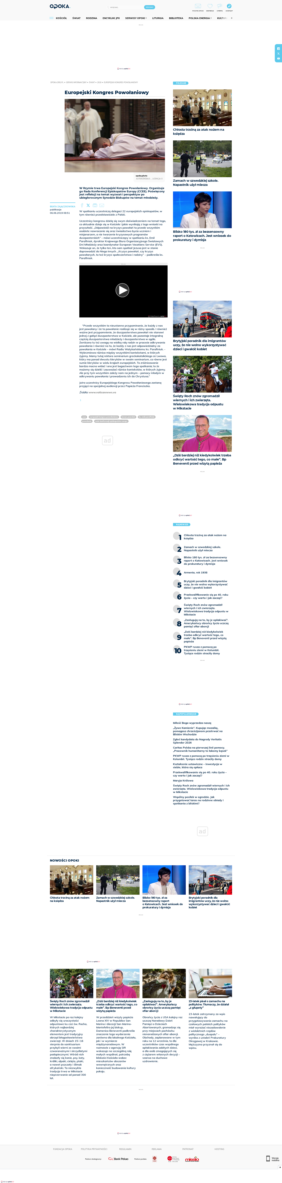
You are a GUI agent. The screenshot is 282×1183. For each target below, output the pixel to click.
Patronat (188, 1149)
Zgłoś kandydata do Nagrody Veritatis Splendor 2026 (197, 741)
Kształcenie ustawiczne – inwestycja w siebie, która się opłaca (197, 765)
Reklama (157, 1149)
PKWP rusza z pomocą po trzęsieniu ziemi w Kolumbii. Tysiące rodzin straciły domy (201, 757)
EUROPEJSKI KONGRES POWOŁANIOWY (104, 417)
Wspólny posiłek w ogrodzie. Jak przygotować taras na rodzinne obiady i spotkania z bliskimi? (198, 800)
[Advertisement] (141, 46)
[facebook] (278, 48)
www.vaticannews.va (102, 392)
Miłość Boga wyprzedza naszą (192, 723)
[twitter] (278, 53)
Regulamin (125, 1149)
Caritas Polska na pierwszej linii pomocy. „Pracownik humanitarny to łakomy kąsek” (200, 749)
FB (82, 205)
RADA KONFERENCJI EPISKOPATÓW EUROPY (111, 421)
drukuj (95, 205)
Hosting (219, 1149)
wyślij (102, 205)
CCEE (84, 417)
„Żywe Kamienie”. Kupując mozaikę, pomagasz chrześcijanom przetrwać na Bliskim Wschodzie (198, 731)
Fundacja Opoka (62, 1149)
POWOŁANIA (87, 421)
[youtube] (278, 58)
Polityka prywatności (94, 1149)
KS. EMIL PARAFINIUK (147, 417)
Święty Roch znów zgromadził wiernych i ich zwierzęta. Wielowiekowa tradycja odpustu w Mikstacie (201, 789)
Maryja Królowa (183, 780)
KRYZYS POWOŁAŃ (128, 417)
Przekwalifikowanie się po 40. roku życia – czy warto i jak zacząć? (200, 774)
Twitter (88, 205)
